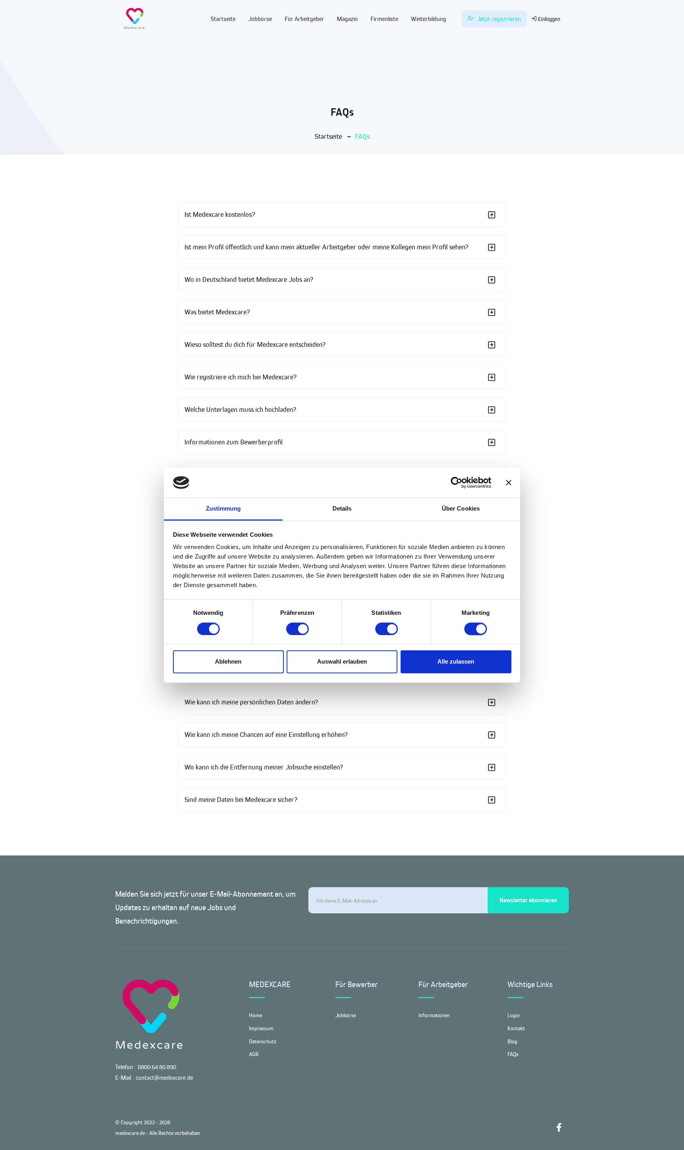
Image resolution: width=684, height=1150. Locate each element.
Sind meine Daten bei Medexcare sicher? (240, 800)
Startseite (223, 19)
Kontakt (516, 1028)
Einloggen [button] (548, 18)
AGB (253, 1054)
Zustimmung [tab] (223, 508)
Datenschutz (262, 1041)
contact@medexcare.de (164, 1077)
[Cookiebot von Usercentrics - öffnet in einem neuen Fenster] (456, 482)
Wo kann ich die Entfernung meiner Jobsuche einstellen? (263, 767)
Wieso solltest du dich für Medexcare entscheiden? (254, 344)
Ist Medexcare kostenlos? (219, 214)
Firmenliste (384, 19)
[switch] (297, 628)
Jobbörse (260, 19)
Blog (512, 1041)
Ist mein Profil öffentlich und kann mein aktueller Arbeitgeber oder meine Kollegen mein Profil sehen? (326, 247)
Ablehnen (228, 661)
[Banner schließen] (508, 482)
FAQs (513, 1054)
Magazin (347, 19)
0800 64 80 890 (157, 1067)
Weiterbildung (428, 19)
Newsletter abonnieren (528, 900)
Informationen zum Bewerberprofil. (234, 442)
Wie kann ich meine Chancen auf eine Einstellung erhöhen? (266, 735)
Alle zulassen (455, 661)
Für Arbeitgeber (304, 19)
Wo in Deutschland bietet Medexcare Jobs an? (248, 279)
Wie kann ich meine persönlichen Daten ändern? (251, 702)
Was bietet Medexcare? (217, 312)
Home (255, 1015)
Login (513, 1015)
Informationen (434, 1015)
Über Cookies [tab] (461, 508)
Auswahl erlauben (342, 661)
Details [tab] (342, 508)
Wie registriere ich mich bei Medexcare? (240, 377)
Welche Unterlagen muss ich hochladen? (240, 409)
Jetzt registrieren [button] (498, 19)
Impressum (261, 1028)
